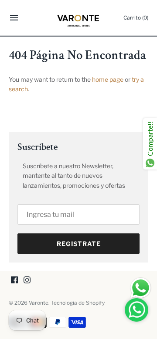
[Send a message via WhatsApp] (141, 288)
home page (107, 79)
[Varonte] (78, 18)
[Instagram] (27, 280)
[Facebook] (14, 280)
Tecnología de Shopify (78, 303)
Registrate (79, 243)
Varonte (38, 303)
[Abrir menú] (14, 19)
